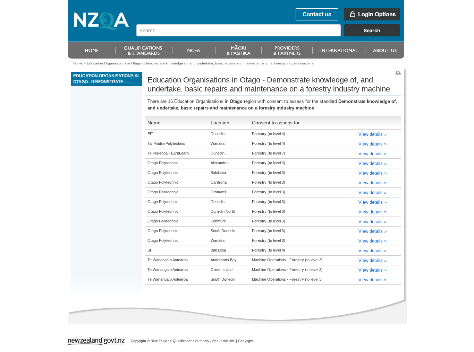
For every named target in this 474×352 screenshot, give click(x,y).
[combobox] (271, 34)
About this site (223, 341)
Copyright (245, 341)
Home (78, 63)
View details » (372, 134)
